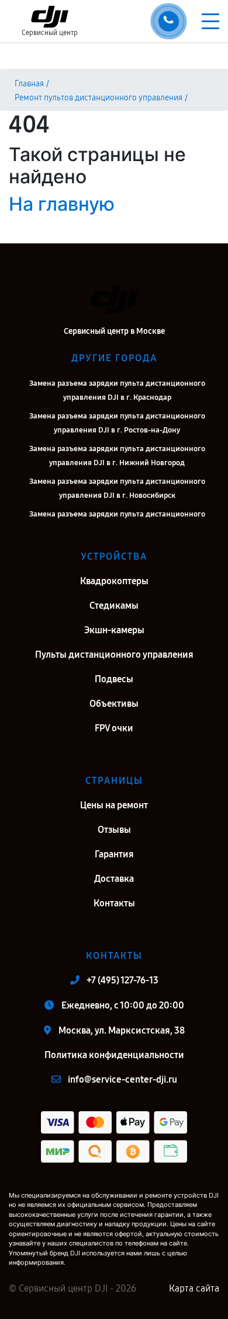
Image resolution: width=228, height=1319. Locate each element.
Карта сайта (194, 1288)
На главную (62, 204)
